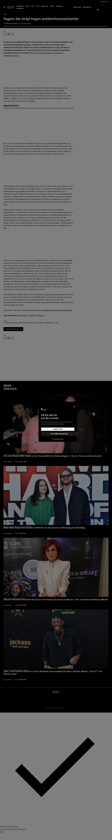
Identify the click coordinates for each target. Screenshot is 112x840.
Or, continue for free (57, 439)
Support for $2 (58, 429)
